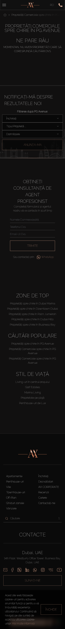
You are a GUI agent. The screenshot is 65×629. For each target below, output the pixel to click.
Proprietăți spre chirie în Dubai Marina (32, 303)
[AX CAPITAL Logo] (30, 5)
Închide (51, 609)
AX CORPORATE (48, 487)
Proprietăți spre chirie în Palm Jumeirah (32, 314)
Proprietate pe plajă (32, 397)
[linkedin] (27, 570)
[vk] (50, 570)
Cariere (42, 497)
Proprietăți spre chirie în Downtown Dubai (32, 308)
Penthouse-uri (15, 481)
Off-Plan (11, 497)
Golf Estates (32, 387)
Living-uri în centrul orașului (33, 382)
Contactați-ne (46, 503)
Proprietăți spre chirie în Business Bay (32, 324)
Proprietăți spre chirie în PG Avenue (32, 343)
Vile (8, 487)
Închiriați (43, 476)
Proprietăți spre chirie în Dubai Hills (33, 319)
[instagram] (43, 570)
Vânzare (11, 508)
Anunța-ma (33, 144)
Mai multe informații (23, 623)
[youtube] (59, 570)
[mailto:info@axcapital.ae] (5, 570)
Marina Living (32, 392)
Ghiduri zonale (15, 503)
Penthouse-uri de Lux (32, 403)
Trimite (32, 245)
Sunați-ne (32, 580)
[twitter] (19, 570)
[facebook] (12, 570)
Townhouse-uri (15, 492)
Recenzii (43, 492)
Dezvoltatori (45, 481)
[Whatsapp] (35, 570)
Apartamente (14, 476)
